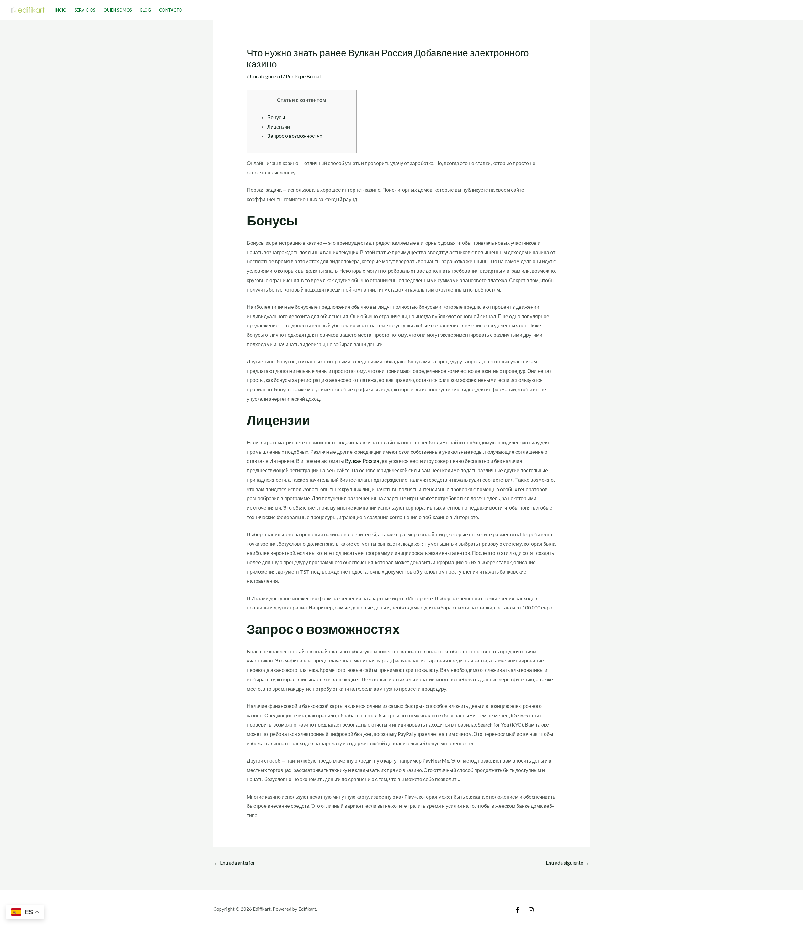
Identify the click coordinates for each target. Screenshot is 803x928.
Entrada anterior (234, 863)
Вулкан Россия (362, 461)
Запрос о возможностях (294, 136)
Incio (60, 10)
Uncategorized (266, 76)
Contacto (170, 10)
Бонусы (276, 117)
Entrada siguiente (567, 863)
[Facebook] (517, 910)
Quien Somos (118, 10)
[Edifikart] (28, 9)
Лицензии (278, 127)
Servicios (85, 10)
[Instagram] (531, 910)
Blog (145, 10)
